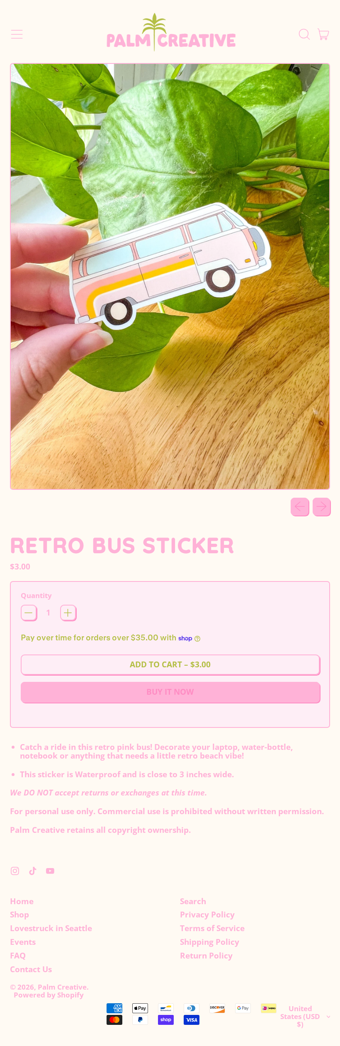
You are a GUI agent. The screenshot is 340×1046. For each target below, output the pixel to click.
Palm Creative (62, 987)
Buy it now (170, 691)
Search (193, 901)
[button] (304, 34)
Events (23, 942)
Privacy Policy (207, 914)
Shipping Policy (209, 942)
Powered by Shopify (49, 995)
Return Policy (206, 955)
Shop (19, 914)
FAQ (18, 955)
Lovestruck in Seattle (51, 928)
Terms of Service (212, 928)
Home (22, 901)
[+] (68, 612)
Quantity (36, 596)
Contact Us (31, 969)
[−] (28, 612)
